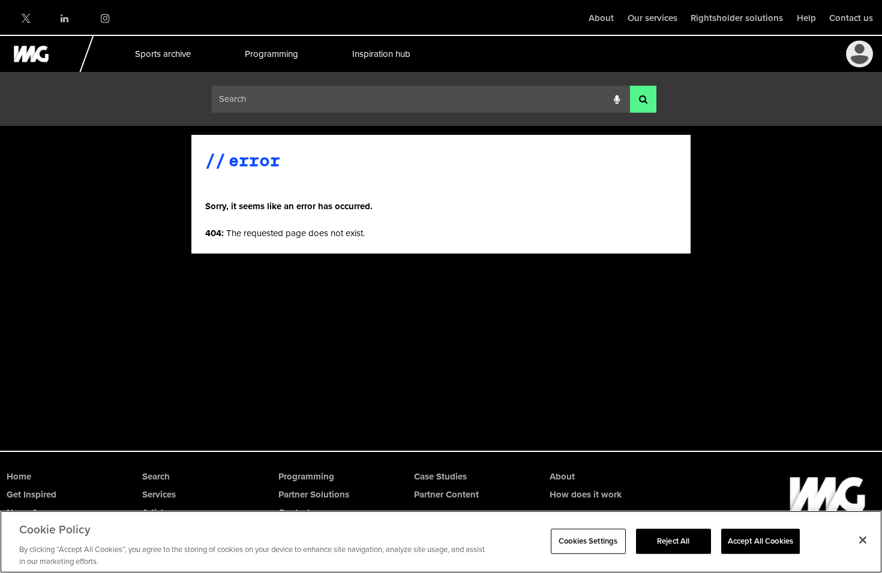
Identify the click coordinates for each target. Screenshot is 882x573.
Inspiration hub (381, 54)
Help (806, 18)
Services (159, 494)
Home (19, 476)
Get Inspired (31, 494)
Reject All (673, 541)
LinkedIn (65, 18)
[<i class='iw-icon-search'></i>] (643, 99)
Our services (652, 18)
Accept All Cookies (760, 541)
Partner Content (446, 494)
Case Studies (440, 476)
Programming (271, 54)
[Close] (863, 540)
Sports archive (162, 54)
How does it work (586, 494)
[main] (441, 194)
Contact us (851, 18)
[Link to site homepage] (38, 69)
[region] (441, 542)
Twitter (25, 18)
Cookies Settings (588, 541)
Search (156, 476)
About (601, 18)
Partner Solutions (313, 494)
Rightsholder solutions (737, 18)
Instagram (104, 18)
